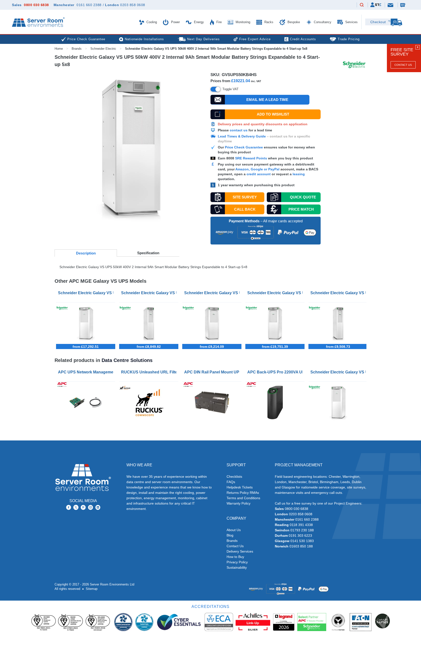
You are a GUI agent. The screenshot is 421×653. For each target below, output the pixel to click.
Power (175, 22)
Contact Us (403, 64)
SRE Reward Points (251, 158)
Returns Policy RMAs (243, 493)
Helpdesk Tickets (240, 487)
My (375, 4)
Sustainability (237, 567)
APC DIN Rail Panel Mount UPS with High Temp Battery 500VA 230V (212, 372)
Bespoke (293, 22)
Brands (77, 48)
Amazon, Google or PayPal (257, 169)
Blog (230, 535)
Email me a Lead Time (267, 99)
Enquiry (403, 4)
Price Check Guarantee (244, 147)
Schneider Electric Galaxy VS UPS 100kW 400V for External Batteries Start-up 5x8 (86, 293)
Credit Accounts (303, 39)
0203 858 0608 (132, 5)
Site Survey (245, 197)
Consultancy (322, 22)
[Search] (361, 5)
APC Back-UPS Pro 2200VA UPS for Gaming (276, 372)
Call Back (245, 209)
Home (59, 48)
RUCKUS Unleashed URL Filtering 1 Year (149, 372)
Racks (268, 22)
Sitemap (91, 589)
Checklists (234, 476)
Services (351, 22)
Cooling (151, 22)
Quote (303, 197)
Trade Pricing (349, 39)
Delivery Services (240, 551)
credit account (259, 174)
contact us (239, 130)
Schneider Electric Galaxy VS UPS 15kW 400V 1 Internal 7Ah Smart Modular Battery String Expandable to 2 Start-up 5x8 (339, 293)
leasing (299, 174)
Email (390, 4)
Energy (198, 22)
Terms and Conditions (243, 498)
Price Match (301, 209)
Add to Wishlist (273, 114)
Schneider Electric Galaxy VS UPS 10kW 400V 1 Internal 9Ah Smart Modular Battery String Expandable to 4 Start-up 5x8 (212, 293)
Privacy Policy (237, 562)
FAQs (231, 482)
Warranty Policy (238, 503)
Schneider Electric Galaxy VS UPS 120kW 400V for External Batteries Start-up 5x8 (276, 293)
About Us (234, 530)
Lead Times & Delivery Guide (242, 136)
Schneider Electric (103, 48)
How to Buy (235, 557)
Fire (218, 22)
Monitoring (242, 22)
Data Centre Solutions (127, 360)
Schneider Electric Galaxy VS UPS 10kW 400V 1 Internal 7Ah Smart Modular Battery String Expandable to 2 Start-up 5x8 (149, 293)
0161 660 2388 (89, 5)
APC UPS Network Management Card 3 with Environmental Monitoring (86, 372)
